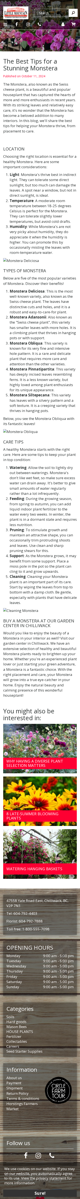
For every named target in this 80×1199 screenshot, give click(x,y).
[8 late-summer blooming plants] (40, 801)
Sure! (40, 1193)
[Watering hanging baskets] (40, 854)
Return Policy (17, 1093)
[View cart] (73, 24)
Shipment (14, 1088)
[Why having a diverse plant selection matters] (40, 748)
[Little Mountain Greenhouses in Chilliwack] (15, 12)
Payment (13, 1082)
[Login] (63, 24)
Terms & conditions (22, 1098)
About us (14, 1077)
